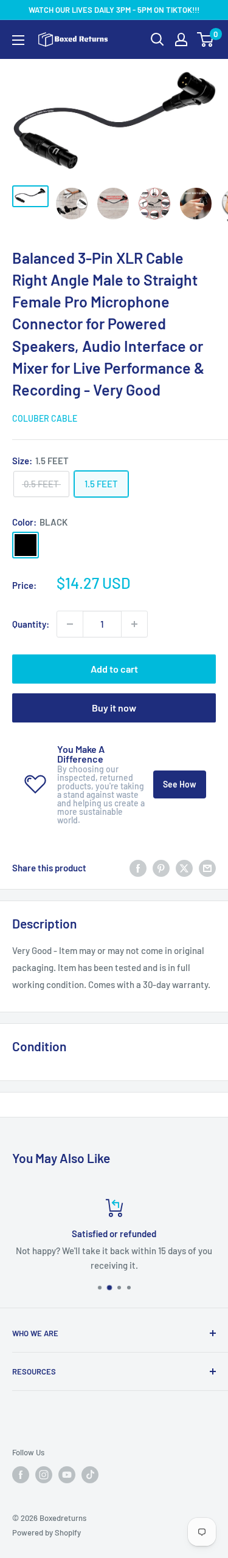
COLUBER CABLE (44, 418)
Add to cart (114, 668)
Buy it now (114, 707)
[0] (205, 39)
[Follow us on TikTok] (89, 1474)
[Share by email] (207, 868)
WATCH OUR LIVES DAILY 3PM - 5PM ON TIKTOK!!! (114, 10)
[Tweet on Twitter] (184, 868)
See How (179, 784)
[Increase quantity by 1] (134, 624)
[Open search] (157, 39)
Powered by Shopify (46, 1532)
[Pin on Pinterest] (161, 868)
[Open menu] (18, 40)
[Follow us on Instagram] (43, 1474)
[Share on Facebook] (138, 868)
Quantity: (30, 624)
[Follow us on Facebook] (20, 1474)
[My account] (181, 39)
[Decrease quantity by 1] (70, 624)
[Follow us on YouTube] (66, 1474)
